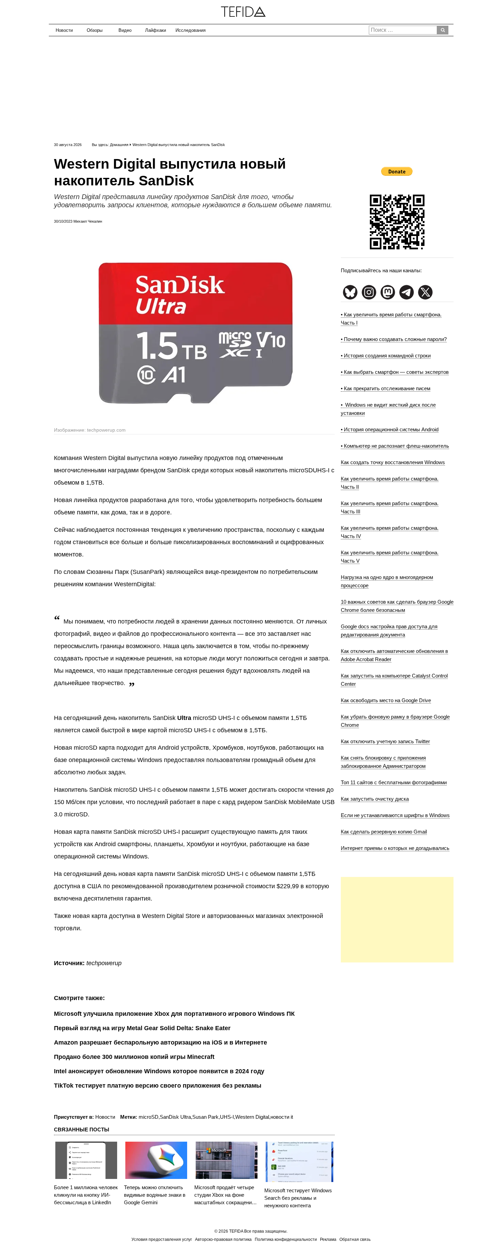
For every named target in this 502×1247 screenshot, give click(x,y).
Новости (64, 30)
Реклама (328, 1239)
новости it (281, 1117)
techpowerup (104, 963)
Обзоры (94, 30)
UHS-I (227, 1117)
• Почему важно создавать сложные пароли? (394, 339)
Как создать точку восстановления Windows (393, 462)
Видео (124, 30)
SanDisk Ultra (175, 1117)
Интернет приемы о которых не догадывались (395, 848)
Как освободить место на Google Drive (386, 700)
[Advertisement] (251, 87)
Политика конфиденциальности (286, 1239)
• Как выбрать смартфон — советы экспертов (395, 372)
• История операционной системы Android (389, 429)
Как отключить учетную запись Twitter (385, 741)
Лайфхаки (155, 30)
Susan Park (205, 1117)
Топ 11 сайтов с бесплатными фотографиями (394, 782)
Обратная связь (355, 1239)
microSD (148, 1117)
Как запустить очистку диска (375, 799)
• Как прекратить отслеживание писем (385, 388)
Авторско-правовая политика (223, 1239)
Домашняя (119, 145)
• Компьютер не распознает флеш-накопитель (395, 446)
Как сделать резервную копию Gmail (384, 832)
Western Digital (252, 1117)
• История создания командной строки (386, 355)
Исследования (188, 30)
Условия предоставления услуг (161, 1239)
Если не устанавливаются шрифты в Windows (395, 815)
